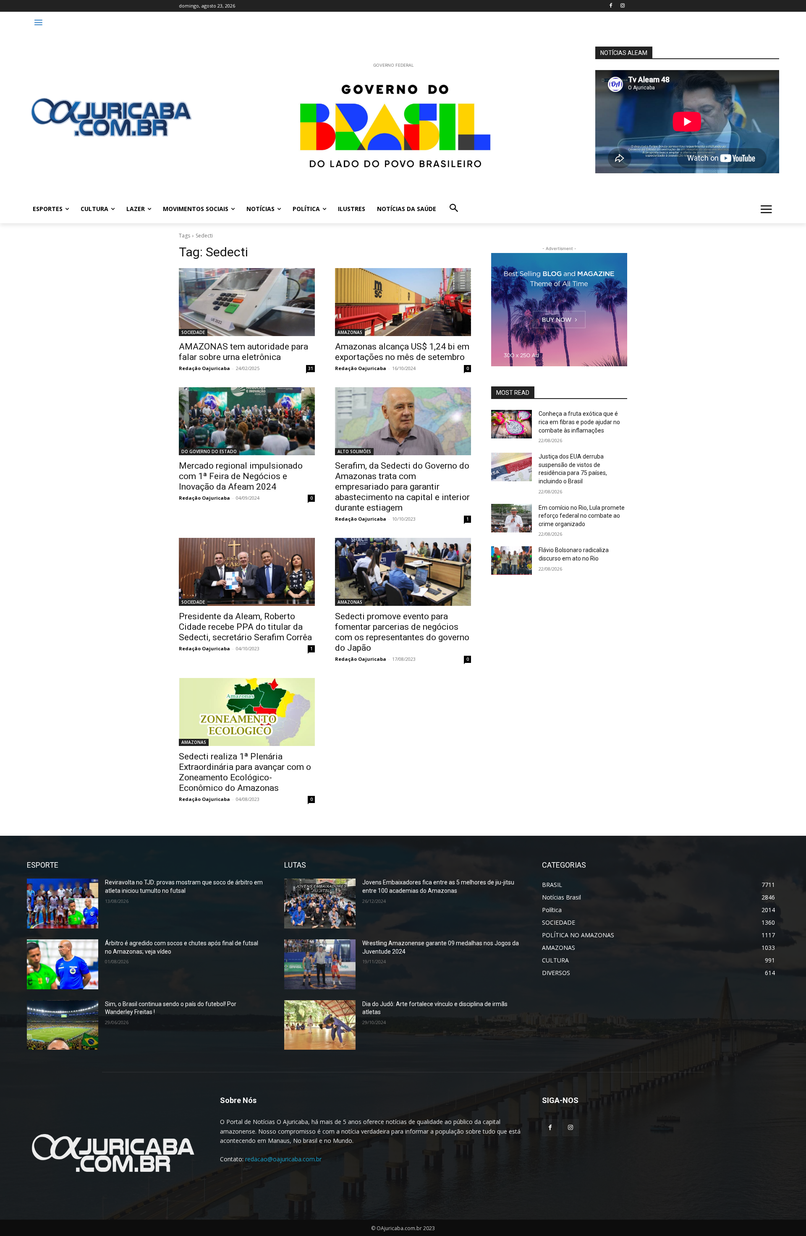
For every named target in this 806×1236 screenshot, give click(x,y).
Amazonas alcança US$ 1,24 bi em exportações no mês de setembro (402, 352)
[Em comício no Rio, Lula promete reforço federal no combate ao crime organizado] (511, 518)
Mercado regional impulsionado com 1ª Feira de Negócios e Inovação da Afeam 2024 (241, 476)
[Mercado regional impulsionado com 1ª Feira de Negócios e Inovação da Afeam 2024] (247, 421)
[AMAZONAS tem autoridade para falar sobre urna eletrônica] (247, 302)
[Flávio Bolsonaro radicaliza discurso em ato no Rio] (511, 560)
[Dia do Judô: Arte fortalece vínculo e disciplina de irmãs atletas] (320, 1025)
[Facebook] (610, 6)
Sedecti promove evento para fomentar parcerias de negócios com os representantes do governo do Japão (402, 632)
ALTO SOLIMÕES (354, 451)
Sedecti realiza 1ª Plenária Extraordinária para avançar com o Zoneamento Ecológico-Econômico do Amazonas (245, 772)
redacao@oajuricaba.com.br (283, 1159)
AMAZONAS (350, 332)
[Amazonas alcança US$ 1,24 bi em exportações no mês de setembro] (403, 302)
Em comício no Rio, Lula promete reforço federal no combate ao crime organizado (582, 515)
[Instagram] (622, 6)
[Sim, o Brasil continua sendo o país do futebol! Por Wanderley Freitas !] (62, 1025)
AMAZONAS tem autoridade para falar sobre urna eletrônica (243, 352)
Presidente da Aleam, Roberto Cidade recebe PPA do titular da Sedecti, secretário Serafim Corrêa (245, 626)
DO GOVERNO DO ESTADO (209, 451)
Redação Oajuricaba (204, 368)
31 (310, 368)
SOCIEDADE (193, 332)
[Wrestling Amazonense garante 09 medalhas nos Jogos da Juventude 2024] (320, 964)
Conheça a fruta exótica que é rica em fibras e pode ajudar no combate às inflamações (579, 421)
